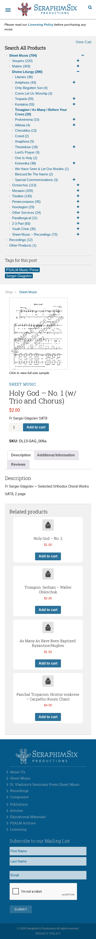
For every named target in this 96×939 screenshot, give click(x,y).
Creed (22, 136)
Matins (21, 66)
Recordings (21, 240)
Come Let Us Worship (33, 93)
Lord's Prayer (27, 152)
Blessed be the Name (34, 174)
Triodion (22, 196)
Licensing (18, 829)
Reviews (18, 464)
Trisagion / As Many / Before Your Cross (41, 112)
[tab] (21, 455)
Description (21, 455)
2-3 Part (21, 223)
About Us (17, 772)
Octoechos (24, 185)
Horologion (23, 207)
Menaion (22, 191)
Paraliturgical (24, 218)
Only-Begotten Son (31, 88)
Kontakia (24, 104)
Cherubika (26, 130)
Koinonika (25, 163)
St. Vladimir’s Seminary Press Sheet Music (44, 784)
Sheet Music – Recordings (34, 234)
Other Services (26, 212)
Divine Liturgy (27, 72)
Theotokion (26, 147)
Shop (9, 292)
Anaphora (24, 141)
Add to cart (36, 427)
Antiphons (25, 82)
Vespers (22, 61)
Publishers (19, 804)
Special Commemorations (36, 180)
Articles (16, 810)
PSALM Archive (23, 823)
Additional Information (56, 455)
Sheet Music (23, 55)
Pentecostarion (26, 202)
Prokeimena (27, 119)
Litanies (24, 77)
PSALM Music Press (22, 270)
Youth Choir (24, 229)
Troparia (24, 99)
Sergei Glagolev (19, 276)
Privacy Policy (48, 933)
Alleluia (22, 125)
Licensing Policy (40, 24)
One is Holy (26, 158)
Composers (19, 797)
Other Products (22, 245)
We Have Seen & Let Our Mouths (42, 169)
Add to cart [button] (48, 556)
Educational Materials (28, 816)
